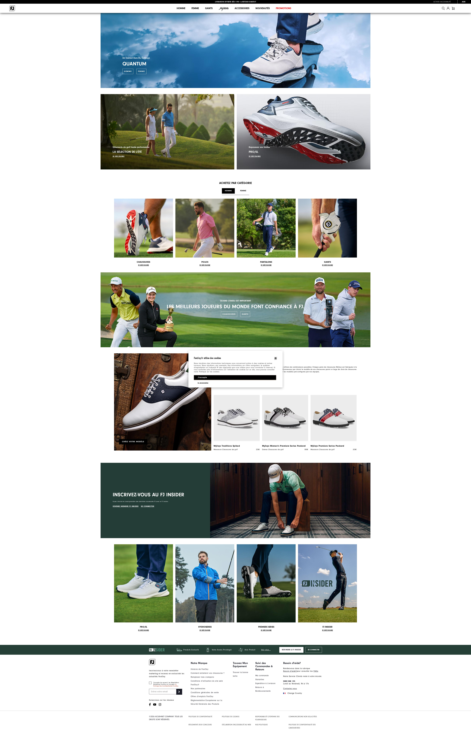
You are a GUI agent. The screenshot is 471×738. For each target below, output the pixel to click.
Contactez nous (290, 688)
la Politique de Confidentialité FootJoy (165, 685)
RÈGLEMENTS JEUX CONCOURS (200, 725)
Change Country (295, 693)
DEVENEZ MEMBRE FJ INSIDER (125, 506)
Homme (181, 8)
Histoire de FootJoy (199, 669)
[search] (443, 8)
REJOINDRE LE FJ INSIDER (291, 650)
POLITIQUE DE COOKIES (230, 717)
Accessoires (242, 8)
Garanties (259, 679)
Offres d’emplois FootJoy (202, 696)
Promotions (283, 8)
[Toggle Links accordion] (210, 663)
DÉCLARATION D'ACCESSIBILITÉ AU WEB (236, 725)
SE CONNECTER (147, 506)
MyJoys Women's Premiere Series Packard (284, 446)
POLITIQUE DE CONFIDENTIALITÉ (200, 717)
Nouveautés (262, 8)
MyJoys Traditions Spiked (227, 446)
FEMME (141, 71)
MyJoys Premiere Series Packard (327, 446)
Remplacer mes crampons (202, 677)
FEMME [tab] (243, 191)
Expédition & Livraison (265, 683)
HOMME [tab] (228, 191)
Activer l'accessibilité (442, 2)
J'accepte (202, 377)
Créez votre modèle (133, 442)
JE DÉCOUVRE (118, 156)
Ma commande (262, 675)
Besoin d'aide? (289, 671)
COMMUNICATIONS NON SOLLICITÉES (303, 717)
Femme (195, 8)
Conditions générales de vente (205, 692)
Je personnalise (203, 383)
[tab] (453, 8)
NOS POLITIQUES (261, 725)
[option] (235, 423)
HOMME (128, 71)
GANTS (245, 314)
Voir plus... (266, 650)
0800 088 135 (289, 681)
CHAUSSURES (229, 314)
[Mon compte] (448, 8)
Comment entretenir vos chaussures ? (207, 673)
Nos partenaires (198, 688)
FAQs (316, 671)
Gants (209, 8)
